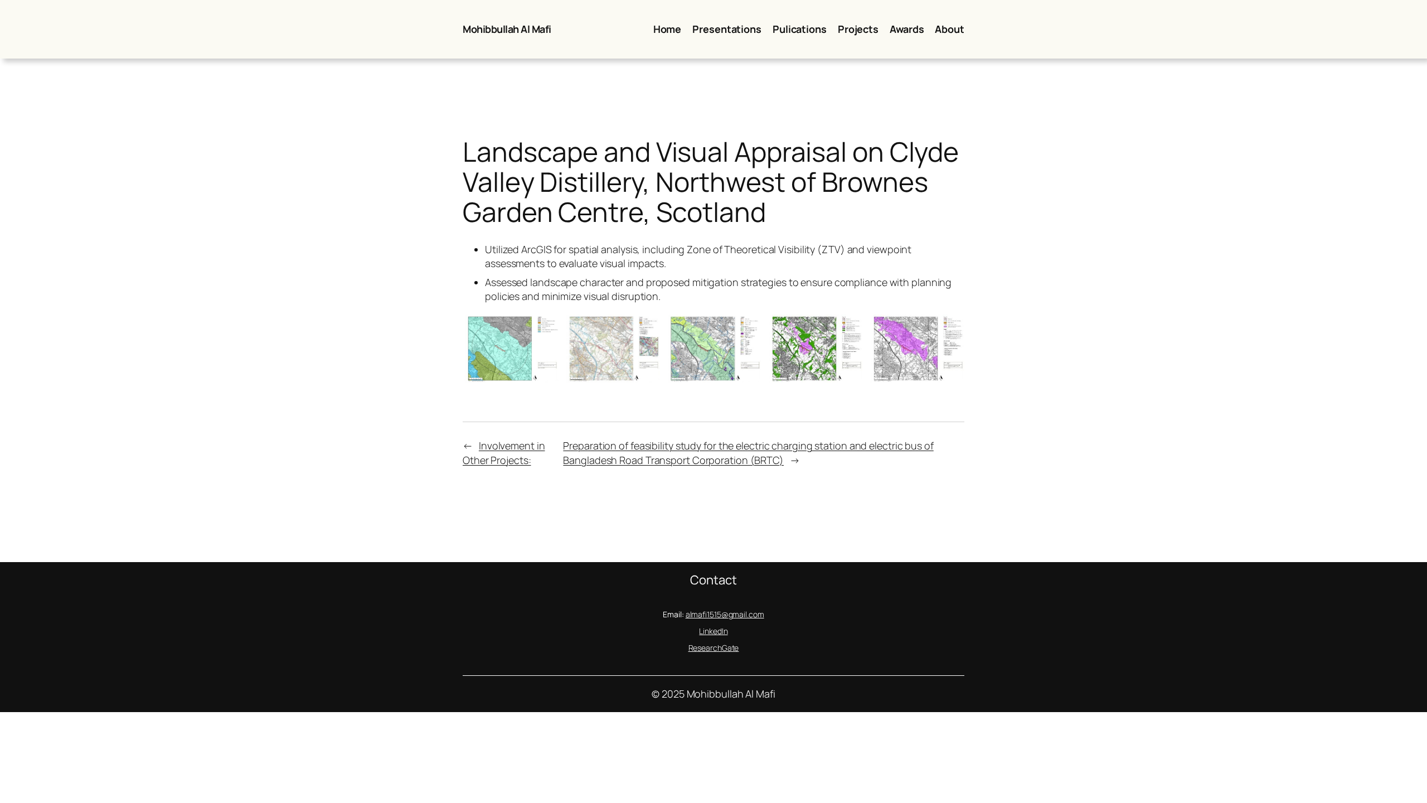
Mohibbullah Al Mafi (507, 29)
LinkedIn (713, 631)
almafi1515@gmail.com (725, 614)
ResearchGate (713, 647)
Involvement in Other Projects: (504, 452)
